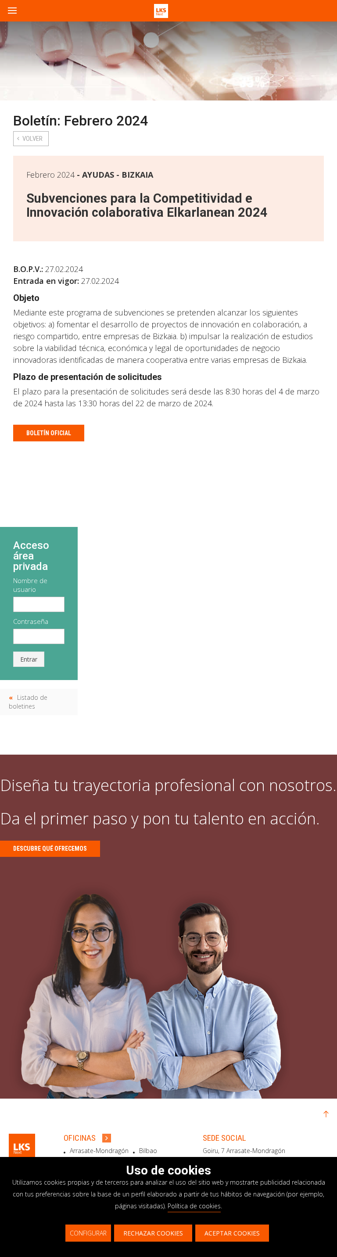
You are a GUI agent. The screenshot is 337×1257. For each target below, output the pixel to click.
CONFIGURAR (88, 1233)
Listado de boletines (28, 701)
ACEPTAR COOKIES (232, 1233)
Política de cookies (194, 1206)
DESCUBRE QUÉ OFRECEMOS (50, 848)
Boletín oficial (48, 433)
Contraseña (30, 621)
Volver (32, 139)
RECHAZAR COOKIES (153, 1233)
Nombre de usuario (30, 585)
